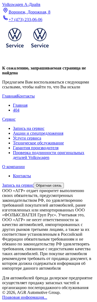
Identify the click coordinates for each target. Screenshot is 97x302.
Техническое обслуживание (38, 143)
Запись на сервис (28, 128)
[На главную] (27, 48)
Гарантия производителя (35, 147)
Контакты (22, 175)
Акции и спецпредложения (38, 133)
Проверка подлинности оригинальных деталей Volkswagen (48, 155)
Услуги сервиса (27, 138)
